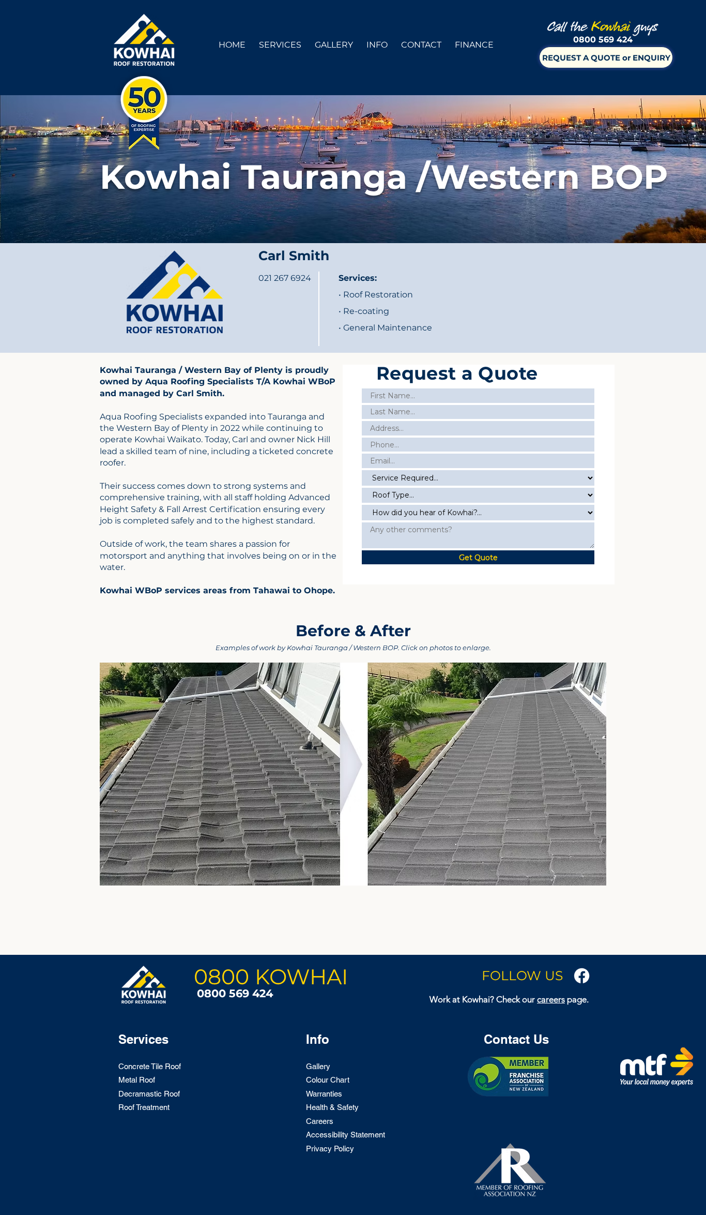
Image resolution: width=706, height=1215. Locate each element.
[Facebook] (582, 976)
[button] (280, 40)
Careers (319, 1121)
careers (551, 999)
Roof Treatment (144, 1107)
